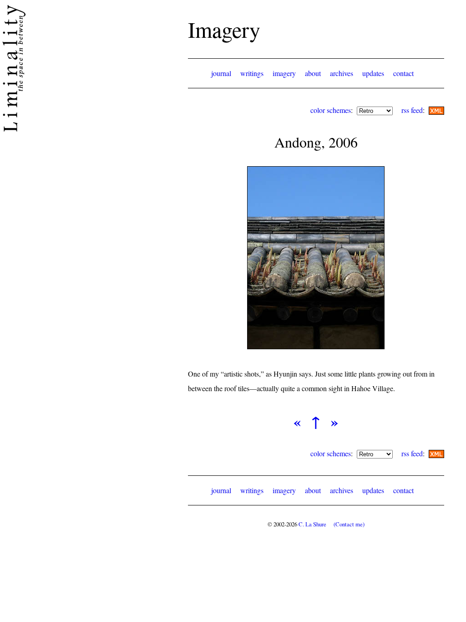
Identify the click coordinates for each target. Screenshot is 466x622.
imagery (284, 73)
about (313, 73)
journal (221, 73)
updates (373, 73)
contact (403, 73)
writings (251, 73)
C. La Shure (312, 524)
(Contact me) (349, 524)
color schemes (330, 110)
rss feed (412, 110)
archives (341, 73)
